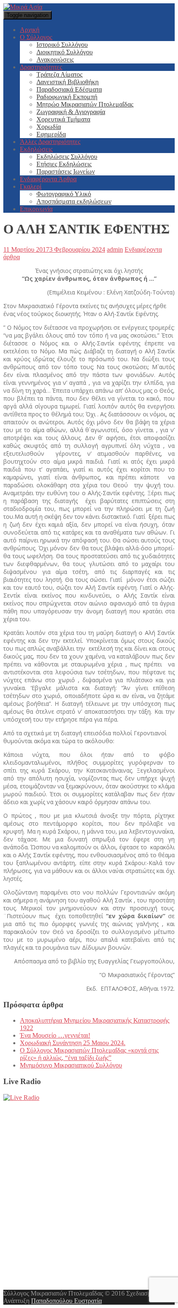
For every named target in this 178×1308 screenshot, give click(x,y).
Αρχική (29, 29)
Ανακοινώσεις (55, 59)
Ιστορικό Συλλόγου (62, 44)
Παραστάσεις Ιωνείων (65, 171)
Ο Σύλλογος (36, 37)
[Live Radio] (21, 1097)
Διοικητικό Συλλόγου (64, 52)
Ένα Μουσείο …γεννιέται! (55, 1035)
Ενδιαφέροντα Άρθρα (48, 178)
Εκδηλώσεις (36, 149)
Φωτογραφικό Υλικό (63, 193)
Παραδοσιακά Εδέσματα (69, 89)
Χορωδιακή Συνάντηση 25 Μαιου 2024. (72, 1042)
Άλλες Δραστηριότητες (50, 141)
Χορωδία (48, 126)
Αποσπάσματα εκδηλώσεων (73, 201)
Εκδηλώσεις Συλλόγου (66, 156)
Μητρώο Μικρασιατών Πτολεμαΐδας (84, 104)
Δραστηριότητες (41, 67)
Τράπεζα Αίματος (59, 74)
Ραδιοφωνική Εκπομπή (66, 96)
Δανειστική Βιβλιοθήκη (67, 81)
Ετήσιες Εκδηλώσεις (63, 164)
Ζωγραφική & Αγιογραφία (70, 111)
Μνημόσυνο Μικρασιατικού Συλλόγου (71, 1065)
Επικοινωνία (36, 208)
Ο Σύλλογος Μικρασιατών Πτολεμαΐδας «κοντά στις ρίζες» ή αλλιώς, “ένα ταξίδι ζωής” (89, 1054)
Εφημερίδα (51, 134)
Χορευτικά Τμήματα (63, 119)
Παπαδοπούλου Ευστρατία (66, 1300)
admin (115, 249)
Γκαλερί (30, 186)
